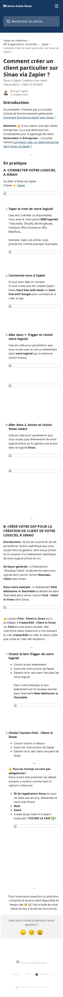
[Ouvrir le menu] (57, 6)
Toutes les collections (15, 40)
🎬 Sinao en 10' (43, 974)
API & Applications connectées (20, 44)
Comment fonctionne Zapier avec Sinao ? (29, 117)
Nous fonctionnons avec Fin (33, 987)
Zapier (45, 44)
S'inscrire (16, 974)
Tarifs (28, 974)
